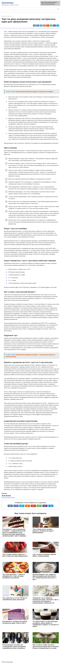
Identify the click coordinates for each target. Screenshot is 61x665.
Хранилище (8, 2)
